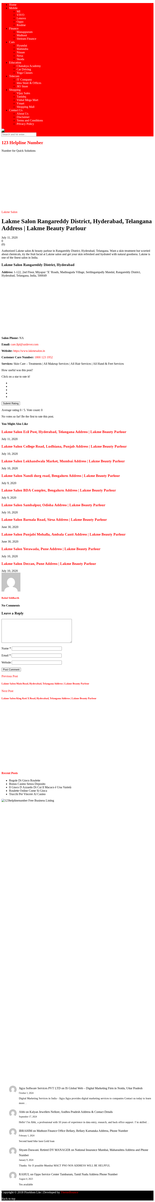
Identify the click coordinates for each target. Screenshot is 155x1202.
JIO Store (22, 86)
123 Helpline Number (22, 142)
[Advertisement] (77, 181)
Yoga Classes (25, 72)
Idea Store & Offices (29, 83)
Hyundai (22, 45)
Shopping (15, 89)
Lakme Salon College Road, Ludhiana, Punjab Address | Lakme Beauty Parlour (64, 446)
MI (18, 11)
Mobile (13, 8)
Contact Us (15, 110)
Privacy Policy (25, 123)
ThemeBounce (69, 1192)
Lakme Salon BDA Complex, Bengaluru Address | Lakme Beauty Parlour (59, 490)
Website (6, 662)
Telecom (14, 76)
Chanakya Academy (29, 66)
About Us (22, 113)
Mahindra (22, 49)
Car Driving (24, 69)
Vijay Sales (23, 93)
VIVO (20, 14)
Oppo (20, 21)
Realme (21, 25)
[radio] (81, 383)
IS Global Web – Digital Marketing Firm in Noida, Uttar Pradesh (104, 1088)
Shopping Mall (25, 106)
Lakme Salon (9, 212)
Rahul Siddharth (10, 597)
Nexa (20, 55)
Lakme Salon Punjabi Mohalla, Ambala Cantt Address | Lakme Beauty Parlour (64, 534)
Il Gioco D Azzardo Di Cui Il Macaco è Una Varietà (40, 787)
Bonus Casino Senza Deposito (27, 783)
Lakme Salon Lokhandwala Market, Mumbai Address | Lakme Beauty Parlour (63, 461)
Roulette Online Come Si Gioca (28, 790)
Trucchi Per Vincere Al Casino (27, 794)
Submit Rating (11, 403)
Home (12, 4)
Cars (12, 42)
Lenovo (21, 18)
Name (6, 648)
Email (6, 655)
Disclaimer (23, 117)
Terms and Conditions (30, 120)
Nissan (21, 52)
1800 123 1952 (44, 357)
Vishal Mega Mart (27, 100)
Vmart (20, 103)
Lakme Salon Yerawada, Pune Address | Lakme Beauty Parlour (51, 549)
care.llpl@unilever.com (24, 344)
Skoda (20, 59)
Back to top (8, 1198)
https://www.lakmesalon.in (29, 350)
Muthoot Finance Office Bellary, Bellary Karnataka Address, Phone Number (82, 1130)
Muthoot (22, 35)
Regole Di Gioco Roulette (24, 780)
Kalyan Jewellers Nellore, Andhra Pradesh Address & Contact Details (71, 1111)
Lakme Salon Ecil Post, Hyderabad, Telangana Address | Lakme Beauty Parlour (64, 432)
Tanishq (21, 96)
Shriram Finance (26, 38)
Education (15, 62)
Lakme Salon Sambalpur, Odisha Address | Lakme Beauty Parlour (53, 505)
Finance (14, 28)
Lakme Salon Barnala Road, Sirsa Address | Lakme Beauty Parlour (54, 520)
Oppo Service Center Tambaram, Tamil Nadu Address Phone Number (76, 1174)
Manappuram (25, 31)
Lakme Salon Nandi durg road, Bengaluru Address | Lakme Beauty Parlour (61, 476)
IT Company (24, 79)
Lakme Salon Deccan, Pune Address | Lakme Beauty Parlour (49, 564)
